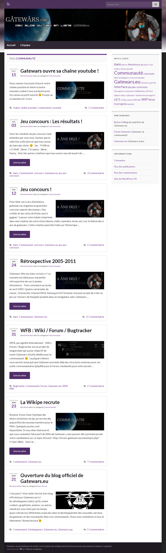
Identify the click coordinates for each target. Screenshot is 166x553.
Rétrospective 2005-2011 (48, 261)
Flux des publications (124, 166)
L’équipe (25, 44)
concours (39, 173)
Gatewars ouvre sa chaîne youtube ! (59, 71)
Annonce (133, 64)
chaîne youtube (29, 107)
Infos (154, 83)
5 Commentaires (95, 245)
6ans (15, 173)
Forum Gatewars (122, 131)
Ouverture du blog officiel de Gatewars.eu (51, 478)
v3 (122, 100)
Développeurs (35, 529)
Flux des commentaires (125, 172)
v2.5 (117, 99)
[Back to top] (159, 546)
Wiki (11, 388)
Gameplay (140, 78)
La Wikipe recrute (40, 402)
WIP (145, 99)
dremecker (28, 76)
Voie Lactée (127, 100)
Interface (121, 87)
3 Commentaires (95, 173)
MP (147, 91)
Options (117, 95)
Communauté (54, 76)
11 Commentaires (95, 316)
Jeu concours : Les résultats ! (51, 121)
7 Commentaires (95, 461)
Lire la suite (19, 162)
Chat (151, 65)
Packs (123, 95)
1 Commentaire (96, 107)
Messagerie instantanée (124, 91)
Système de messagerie (145, 95)
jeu (60, 173)
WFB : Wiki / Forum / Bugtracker (56, 330)
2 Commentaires (95, 386)
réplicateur (130, 95)
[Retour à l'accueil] (83, 25)
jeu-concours (140, 86)
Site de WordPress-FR (125, 178)
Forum (44, 386)
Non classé (42, 486)
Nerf (151, 91)
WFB (65, 386)
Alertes (124, 65)
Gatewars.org (65, 529)
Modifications (140, 91)
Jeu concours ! (36, 189)
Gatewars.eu (51, 173)
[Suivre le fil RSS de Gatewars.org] (8, 3)
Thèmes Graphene (33, 549)
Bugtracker (19, 386)
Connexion (119, 160)
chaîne (16, 107)
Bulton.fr (118, 122)
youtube (57, 107)
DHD (116, 78)
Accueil (11, 44)
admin (26, 407)
